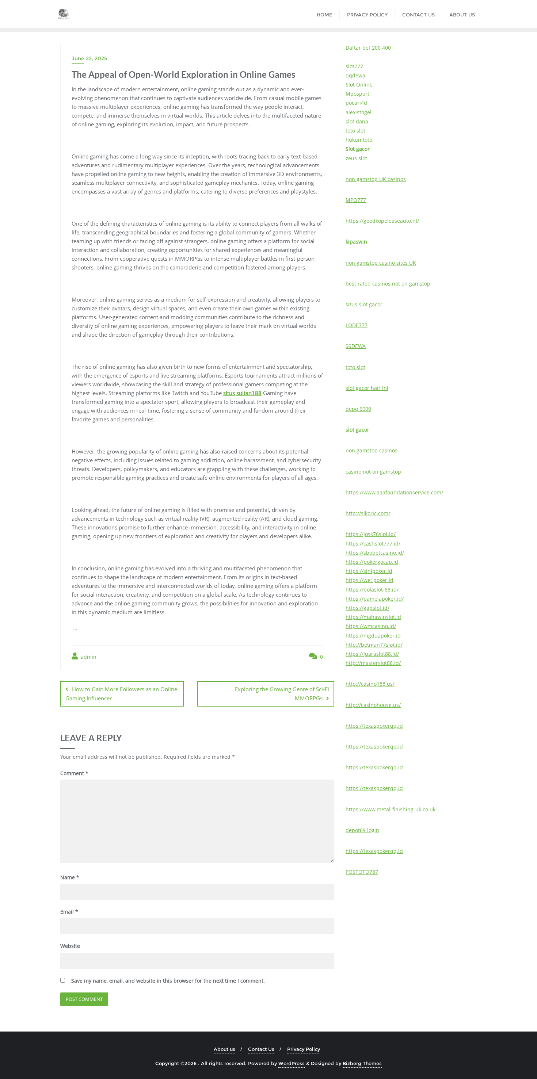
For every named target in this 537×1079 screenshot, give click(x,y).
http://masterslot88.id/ (373, 662)
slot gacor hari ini (367, 387)
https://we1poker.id (369, 580)
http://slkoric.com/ (368, 513)
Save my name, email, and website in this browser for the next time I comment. (168, 980)
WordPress (291, 1063)
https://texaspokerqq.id (374, 725)
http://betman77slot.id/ (374, 644)
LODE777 (356, 325)
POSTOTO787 (362, 871)
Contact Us (261, 1049)
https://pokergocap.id (372, 561)
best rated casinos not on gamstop (388, 283)
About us (224, 1049)
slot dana (357, 121)
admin (87, 656)
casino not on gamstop (373, 471)
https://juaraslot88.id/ (372, 653)
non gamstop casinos (371, 450)
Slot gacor (358, 148)
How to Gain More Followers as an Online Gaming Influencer (121, 693)
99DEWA (356, 346)
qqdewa (355, 75)
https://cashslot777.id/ (373, 543)
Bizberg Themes (362, 1063)
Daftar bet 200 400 (368, 47)
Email (69, 911)
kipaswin (356, 241)
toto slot (355, 130)
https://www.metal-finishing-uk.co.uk (390, 809)
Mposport (357, 93)
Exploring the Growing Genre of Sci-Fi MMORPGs (282, 693)
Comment (74, 773)
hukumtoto (359, 139)
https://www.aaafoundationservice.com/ (394, 492)
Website (70, 945)
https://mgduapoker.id (373, 635)
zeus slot (356, 158)
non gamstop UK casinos (376, 179)
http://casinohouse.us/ (373, 704)
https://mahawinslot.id (373, 616)
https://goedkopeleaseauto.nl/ (382, 220)
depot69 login (362, 830)
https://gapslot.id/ (367, 607)
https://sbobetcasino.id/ (375, 552)
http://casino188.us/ (370, 683)
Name (69, 877)
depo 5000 (358, 408)
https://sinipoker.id (369, 570)
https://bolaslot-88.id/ (372, 589)
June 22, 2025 (89, 58)
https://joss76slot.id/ (371, 534)
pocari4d (356, 102)
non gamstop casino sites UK (381, 262)
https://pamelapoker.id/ (375, 598)
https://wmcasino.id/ (371, 626)
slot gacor (357, 429)
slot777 (354, 66)
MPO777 (356, 199)
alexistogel (359, 112)
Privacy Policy (303, 1049)
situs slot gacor (364, 304)
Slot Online (359, 84)
